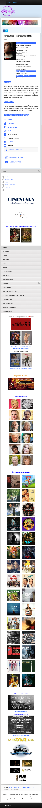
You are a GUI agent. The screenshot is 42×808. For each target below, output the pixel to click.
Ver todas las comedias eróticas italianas (21, 368)
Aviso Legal (6, 799)
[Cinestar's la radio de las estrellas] (21, 201)
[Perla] (19, 22)
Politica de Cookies (27, 799)
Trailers (7, 187)
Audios (7, 177)
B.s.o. (6, 190)
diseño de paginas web (29, 796)
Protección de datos (15, 799)
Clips (6, 182)
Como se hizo (9, 179)
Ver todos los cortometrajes (21, 735)
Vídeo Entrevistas (10, 184)
